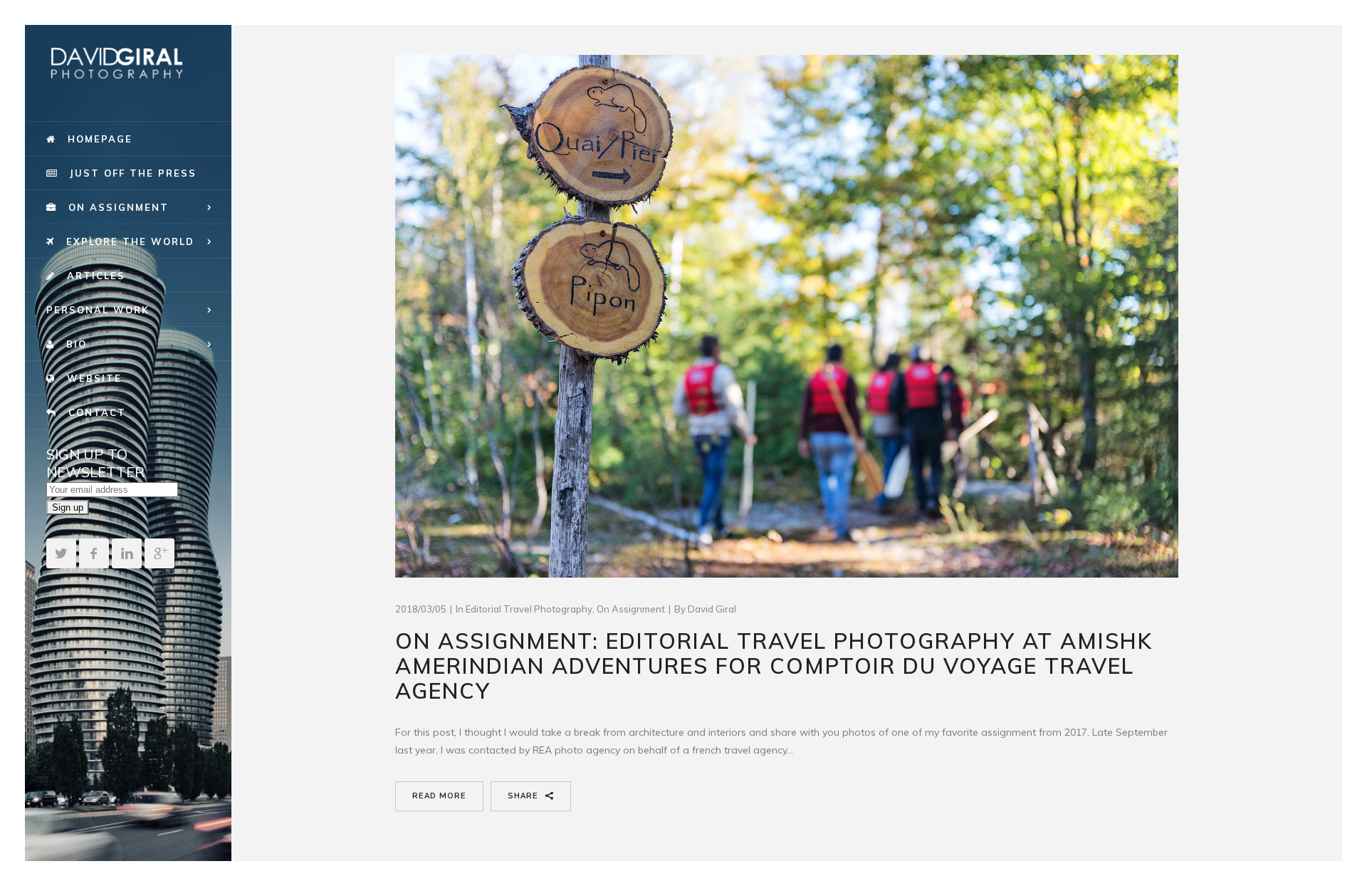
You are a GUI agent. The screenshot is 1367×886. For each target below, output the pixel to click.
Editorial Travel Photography (529, 609)
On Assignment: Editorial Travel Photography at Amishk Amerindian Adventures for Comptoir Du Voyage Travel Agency (774, 665)
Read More (439, 796)
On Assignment (631, 609)
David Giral (712, 609)
